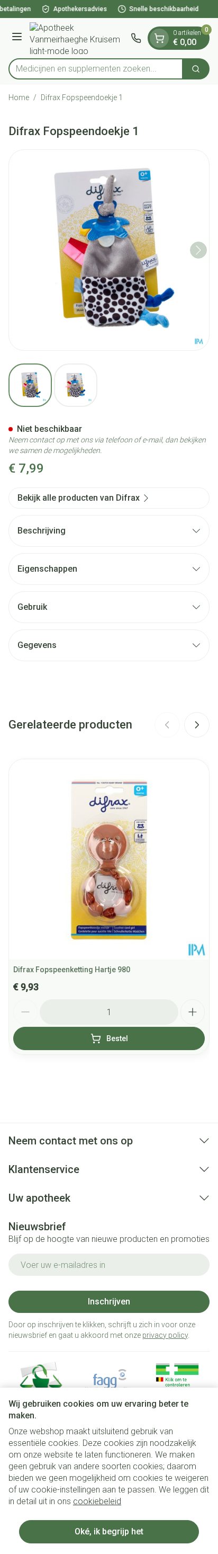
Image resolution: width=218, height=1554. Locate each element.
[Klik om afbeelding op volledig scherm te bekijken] (109, 250)
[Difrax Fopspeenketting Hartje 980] (109, 859)
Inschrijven (109, 1302)
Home (18, 97)
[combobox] (95, 68)
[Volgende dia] (197, 725)
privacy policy (165, 1335)
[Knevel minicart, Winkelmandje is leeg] (159, 38)
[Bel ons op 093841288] (136, 38)
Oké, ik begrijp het (109, 1531)
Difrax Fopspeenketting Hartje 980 (71, 969)
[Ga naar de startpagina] (78, 38)
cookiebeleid (97, 1501)
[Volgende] (198, 250)
